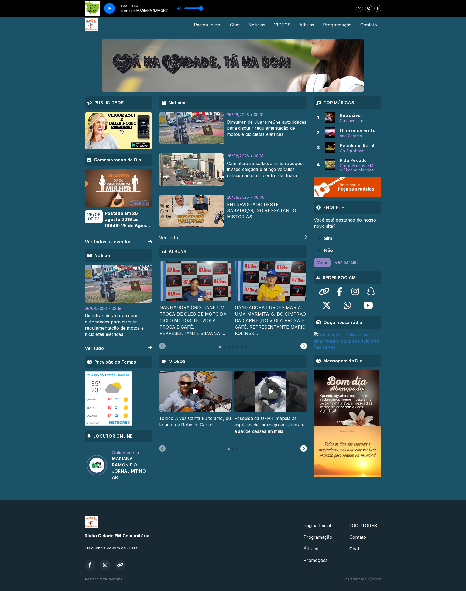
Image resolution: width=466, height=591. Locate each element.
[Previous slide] (162, 346)
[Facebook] (377, 8)
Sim (328, 238)
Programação (337, 24)
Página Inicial (207, 24)
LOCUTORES (363, 525)
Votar (322, 262)
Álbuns (306, 24)
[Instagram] (368, 8)
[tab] (220, 347)
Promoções (315, 560)
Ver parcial (346, 262)
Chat (235, 24)
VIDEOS (282, 24)
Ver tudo (168, 237)
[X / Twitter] (359, 8)
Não (328, 250)
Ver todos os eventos (108, 241)
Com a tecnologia (355, 578)
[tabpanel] (195, 299)
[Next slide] (303, 346)
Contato (368, 24)
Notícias (256, 24)
